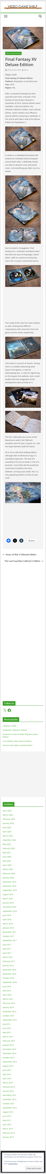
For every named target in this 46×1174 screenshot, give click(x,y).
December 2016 (9, 969)
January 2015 (8, 1045)
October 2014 (8, 1057)
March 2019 (8, 898)
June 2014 (7, 1070)
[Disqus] (23, 594)
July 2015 (6, 1024)
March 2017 (8, 957)
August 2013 (8, 1112)
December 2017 (9, 932)
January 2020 (8, 877)
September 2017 (10, 940)
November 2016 (9, 974)
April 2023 (7, 831)
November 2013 (9, 1099)
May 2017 (7, 949)
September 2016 (10, 982)
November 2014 (9, 1053)
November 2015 (9, 1011)
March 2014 (8, 1082)
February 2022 (9, 848)
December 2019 (9, 882)
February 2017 (9, 961)
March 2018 (8, 923)
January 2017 (8, 965)
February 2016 (9, 1003)
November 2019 (9, 886)
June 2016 (7, 986)
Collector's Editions (13, 53)
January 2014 (8, 1091)
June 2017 (7, 944)
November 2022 (9, 840)
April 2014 (7, 1078)
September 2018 (10, 911)
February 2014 (9, 1087)
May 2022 (7, 844)
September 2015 (10, 1020)
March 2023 (8, 836)
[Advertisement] (23, 305)
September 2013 (10, 1108)
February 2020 (9, 873)
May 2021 (7, 852)
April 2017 (7, 953)
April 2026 (7, 811)
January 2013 (8, 1137)
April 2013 (7, 1124)
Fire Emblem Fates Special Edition (17, 741)
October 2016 (8, 978)
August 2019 (8, 894)
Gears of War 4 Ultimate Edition (21, 554)
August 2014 (8, 1066)
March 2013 (8, 1128)
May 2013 (7, 1120)
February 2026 (9, 819)
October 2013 (8, 1103)
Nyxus (26, 70)
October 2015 (8, 1016)
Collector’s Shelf (9, 726)
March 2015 (8, 1036)
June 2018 (7, 915)
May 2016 (7, 990)
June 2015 (7, 1028)
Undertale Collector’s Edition (15, 730)
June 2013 (7, 1116)
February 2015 (9, 1041)
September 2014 (10, 1062)
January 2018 (8, 928)
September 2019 (10, 890)
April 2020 (7, 865)
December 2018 (9, 907)
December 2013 (9, 1095)
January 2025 (8, 823)
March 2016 (8, 999)
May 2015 (7, 1032)
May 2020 (7, 861)
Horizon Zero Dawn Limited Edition (17, 745)
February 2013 (9, 1133)
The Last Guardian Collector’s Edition (22, 561)
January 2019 (8, 903)
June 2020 (7, 857)
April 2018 (7, 919)
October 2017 (8, 936)
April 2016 (7, 995)
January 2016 (8, 1007)
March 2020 (8, 869)
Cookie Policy (13, 1164)
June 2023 (7, 827)
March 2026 (8, 815)
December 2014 (9, 1049)
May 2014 (7, 1074)
